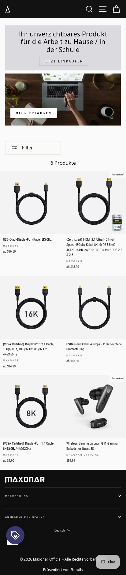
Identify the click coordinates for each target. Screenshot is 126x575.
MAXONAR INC (16, 495)
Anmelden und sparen (25, 516)
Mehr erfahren (34, 113)
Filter (26, 148)
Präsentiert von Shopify (63, 569)
